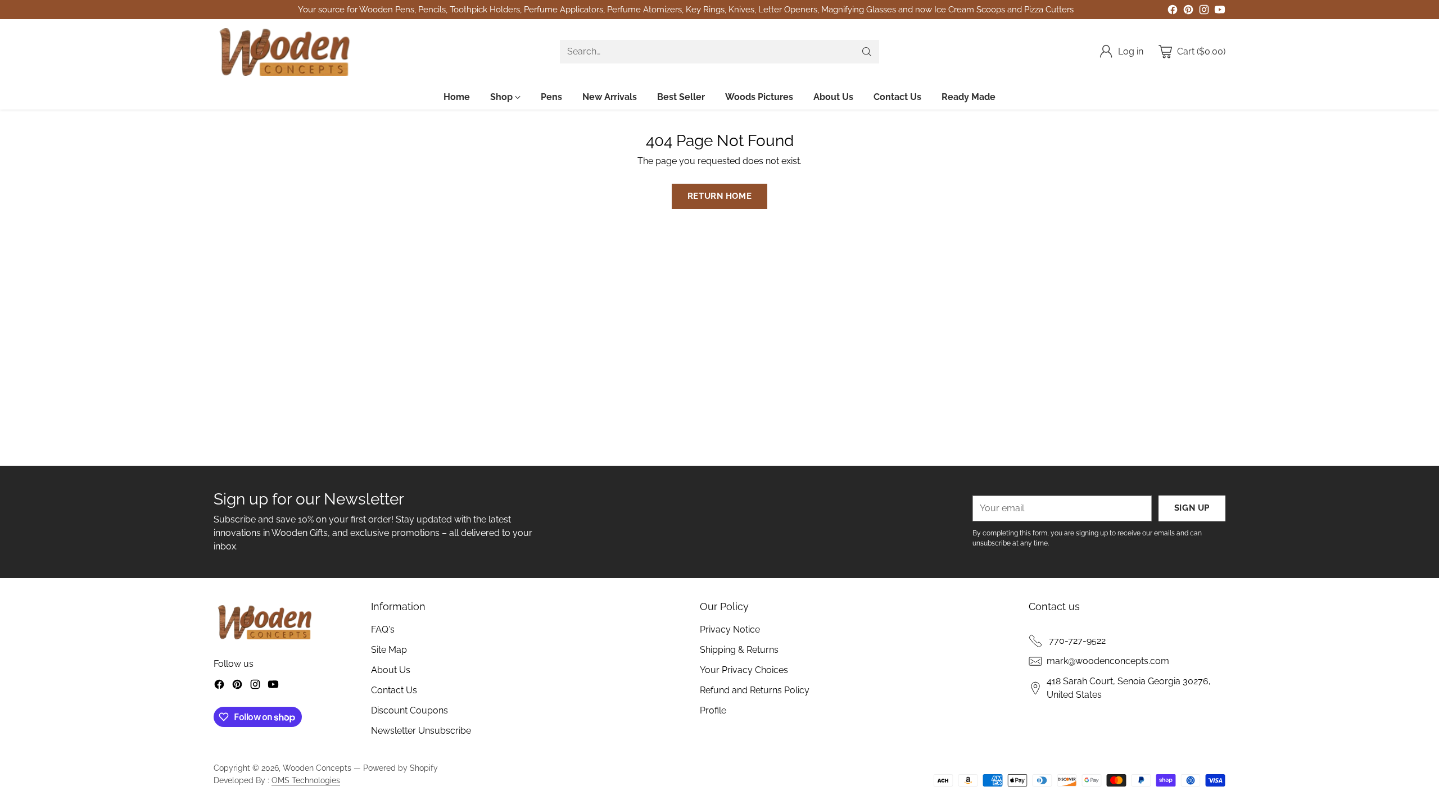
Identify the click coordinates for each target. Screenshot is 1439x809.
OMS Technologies (305, 780)
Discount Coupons (409, 710)
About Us (390, 670)
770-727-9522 (1076, 640)
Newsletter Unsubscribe (421, 730)
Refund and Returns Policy (754, 690)
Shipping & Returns (739, 649)
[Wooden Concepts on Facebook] (1172, 11)
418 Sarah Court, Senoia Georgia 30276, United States (1129, 688)
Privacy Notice (730, 629)
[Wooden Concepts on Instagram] (1204, 11)
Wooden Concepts (317, 767)
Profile (713, 710)
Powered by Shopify (400, 767)
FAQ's (383, 629)
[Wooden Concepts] (284, 52)
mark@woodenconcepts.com (1108, 661)
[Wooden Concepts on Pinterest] (1188, 11)
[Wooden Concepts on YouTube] (1219, 11)
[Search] (866, 51)
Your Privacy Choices (744, 670)
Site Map (389, 649)
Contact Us (394, 690)
